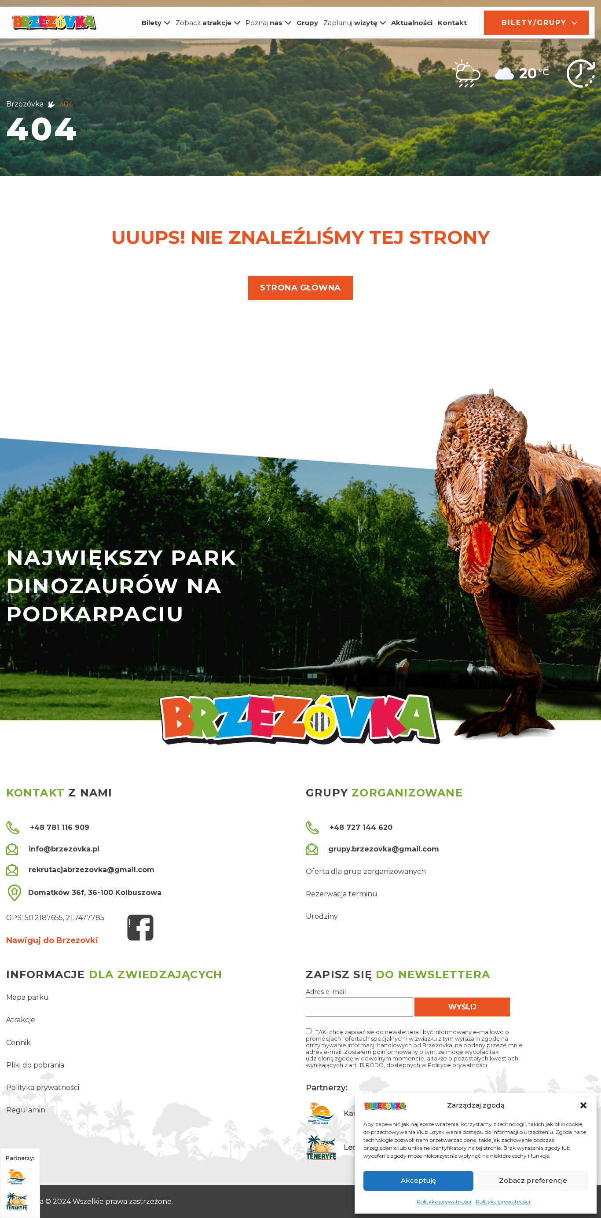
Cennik (18, 1042)
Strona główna (300, 288)
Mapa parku (27, 997)
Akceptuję (418, 1180)
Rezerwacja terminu (341, 894)
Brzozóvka (25, 104)
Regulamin (25, 1110)
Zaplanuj (350, 22)
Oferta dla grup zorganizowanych (366, 871)
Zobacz (203, 22)
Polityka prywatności (444, 1201)
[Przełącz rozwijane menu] (167, 23)
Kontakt (452, 22)
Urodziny (322, 916)
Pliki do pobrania (35, 1065)
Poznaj (264, 22)
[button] (583, 1105)
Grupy (307, 22)
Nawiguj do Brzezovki (52, 940)
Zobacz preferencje (533, 1180)
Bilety (151, 22)
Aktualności (411, 22)
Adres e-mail (326, 992)
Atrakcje (20, 1020)
